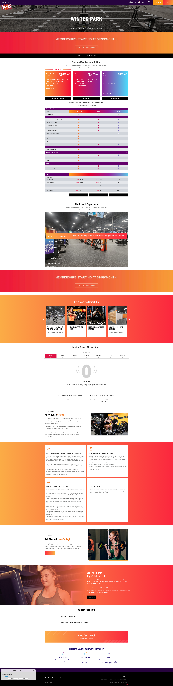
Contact (110, 679)
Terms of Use (116, 682)
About (157, 7)
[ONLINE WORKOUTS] (129, 2)
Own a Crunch (166, 7)
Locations (105, 7)
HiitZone (121, 7)
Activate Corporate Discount (108, 680)
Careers (111, 682)
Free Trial (158, 2)
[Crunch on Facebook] (45, 677)
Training (129, 7)
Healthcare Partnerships (122, 680)
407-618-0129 (89, 638)
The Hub (150, 7)
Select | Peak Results (58, 98)
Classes (113, 7)
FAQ (115, 679)
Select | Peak (86, 98)
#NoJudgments (7, 2)
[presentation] (43, 319)
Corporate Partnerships (122, 679)
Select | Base (115, 98)
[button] (50, 356)
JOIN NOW (48, 553)
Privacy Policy (124, 682)
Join (168, 2)
